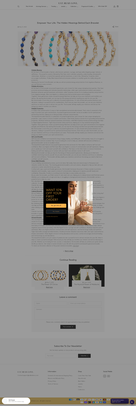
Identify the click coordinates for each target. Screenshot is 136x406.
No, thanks (56, 211)
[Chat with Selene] (132, 402)
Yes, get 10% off (56, 205)
